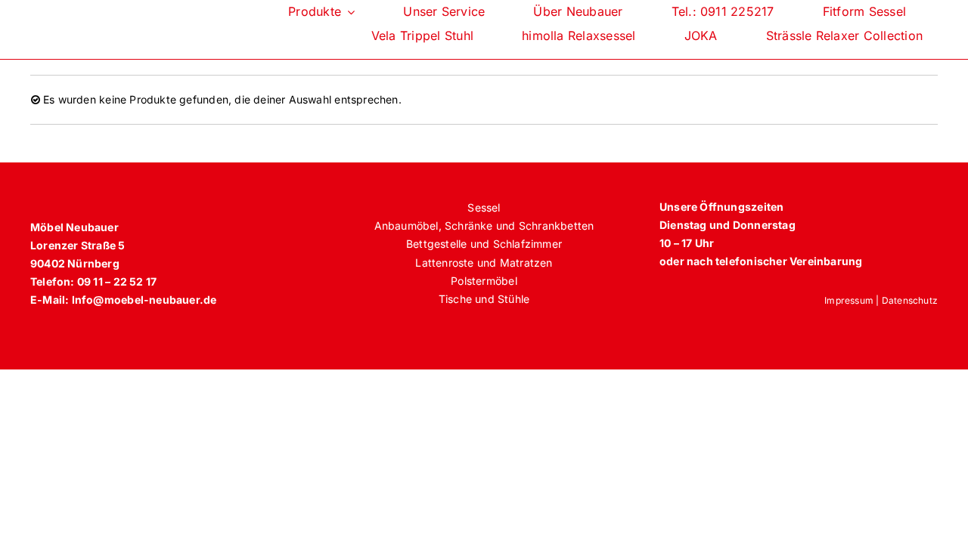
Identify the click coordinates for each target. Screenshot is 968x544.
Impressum (848, 300)
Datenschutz (910, 300)
